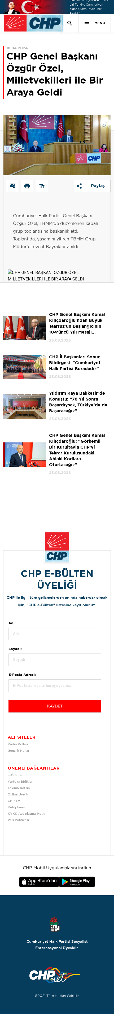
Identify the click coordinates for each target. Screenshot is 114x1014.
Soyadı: (15, 649)
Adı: (12, 623)
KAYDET (55, 706)
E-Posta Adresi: (22, 675)
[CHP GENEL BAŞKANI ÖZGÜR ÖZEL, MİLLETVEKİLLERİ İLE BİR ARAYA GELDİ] (57, 266)
